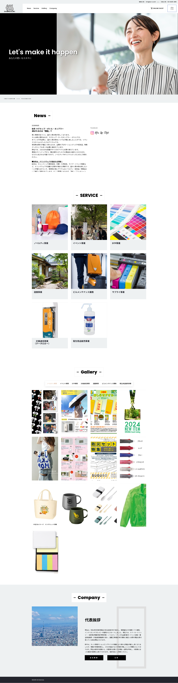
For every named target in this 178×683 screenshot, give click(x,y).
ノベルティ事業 (41, 243)
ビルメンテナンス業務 (83, 292)
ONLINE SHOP (158, 8)
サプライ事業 (118, 292)
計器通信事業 (85, 384)
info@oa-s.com (151, 2)
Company (53, 8)
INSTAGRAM (9, 98)
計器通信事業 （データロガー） (42, 342)
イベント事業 (79, 243)
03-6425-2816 (171, 2)
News (29, 8)
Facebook (27, 98)
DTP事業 (116, 243)
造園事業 (38, 292)
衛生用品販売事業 (81, 341)
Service (36, 8)
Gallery (44, 8)
